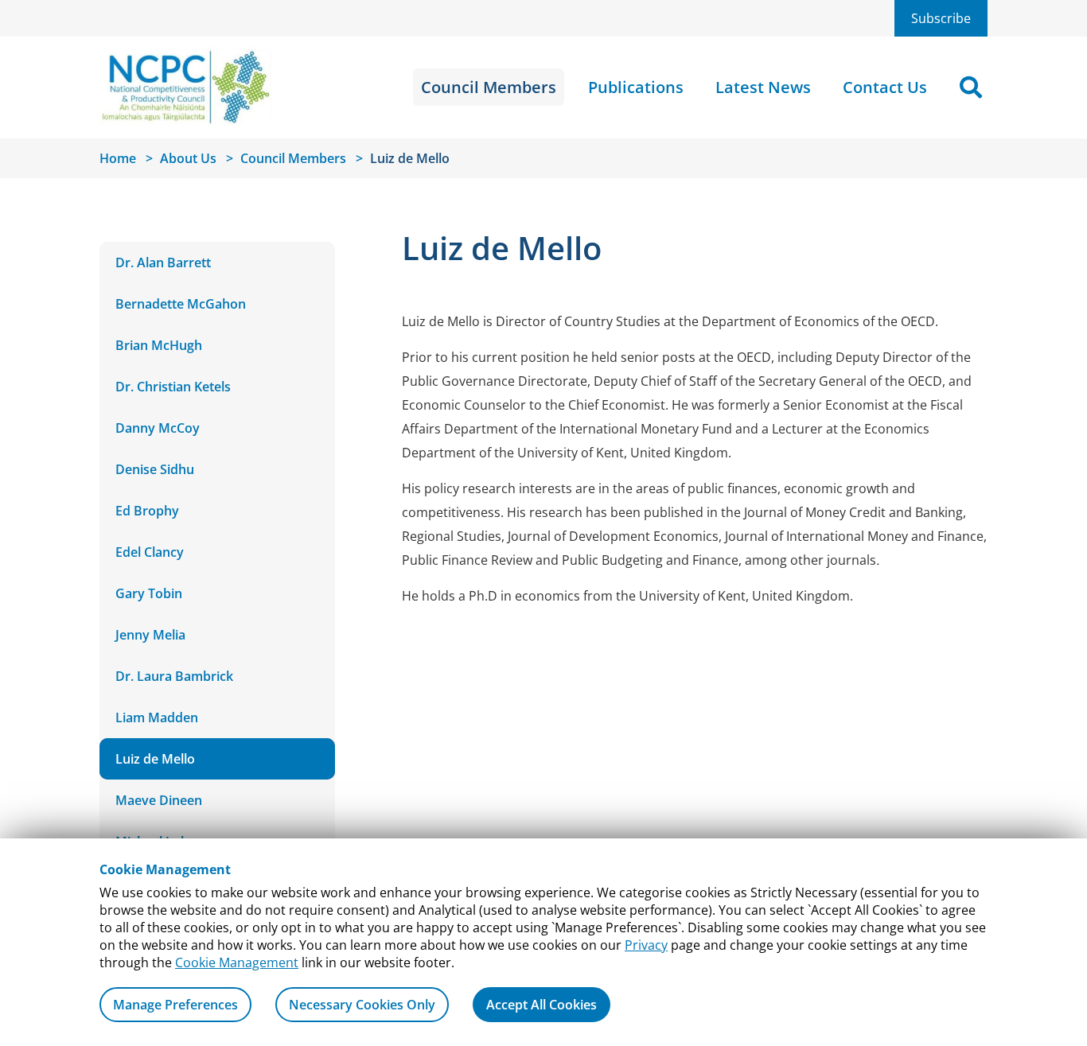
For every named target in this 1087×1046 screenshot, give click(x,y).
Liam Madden (156, 717)
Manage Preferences (175, 1004)
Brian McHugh (158, 345)
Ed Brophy (147, 510)
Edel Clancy (149, 552)
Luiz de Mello (155, 759)
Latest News (763, 87)
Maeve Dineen (158, 800)
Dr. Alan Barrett (163, 262)
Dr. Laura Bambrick (174, 676)
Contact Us (885, 87)
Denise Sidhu (154, 469)
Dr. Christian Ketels (173, 386)
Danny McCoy (157, 428)
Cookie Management (236, 962)
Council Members (488, 87)
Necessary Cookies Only (362, 1004)
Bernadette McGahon (180, 304)
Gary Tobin (148, 593)
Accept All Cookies (541, 1004)
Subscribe (941, 18)
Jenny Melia (150, 635)
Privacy (646, 945)
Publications (636, 87)
